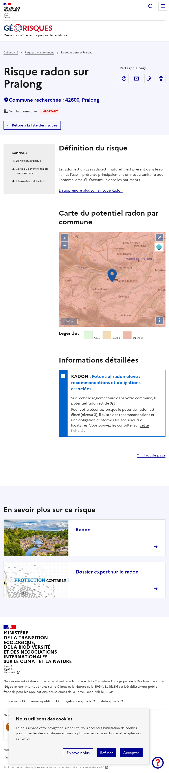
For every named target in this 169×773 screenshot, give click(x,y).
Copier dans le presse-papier (148, 78)
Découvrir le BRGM (100, 692)
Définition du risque (28, 161)
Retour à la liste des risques (34, 125)
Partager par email (136, 78)
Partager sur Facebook (124, 78)
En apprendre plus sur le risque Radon (91, 190)
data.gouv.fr (110, 701)
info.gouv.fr (12, 701)
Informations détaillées (30, 181)
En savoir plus (78, 752)
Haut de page (153, 455)
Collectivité (11, 53)
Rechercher (150, 6)
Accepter (131, 752)
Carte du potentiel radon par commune (32, 171)
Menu (162, 6)
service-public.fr (43, 701)
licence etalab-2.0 (93, 767)
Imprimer (161, 78)
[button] (158, 763)
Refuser (106, 752)
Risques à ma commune (39, 53)
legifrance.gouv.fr (78, 701)
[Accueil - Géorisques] (35, 28)
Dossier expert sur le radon (107, 571)
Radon (83, 529)
